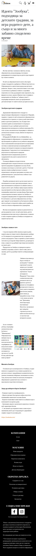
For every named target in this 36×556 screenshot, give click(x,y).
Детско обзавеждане (18, 470)
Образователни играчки (18, 455)
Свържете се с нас (18, 480)
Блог (18, 440)
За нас (18, 437)
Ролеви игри (18, 462)
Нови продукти (18, 451)
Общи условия (18, 491)
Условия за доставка (18, 488)
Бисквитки (18, 499)
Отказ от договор (18, 495)
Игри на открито (18, 466)
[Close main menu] (33, 3)
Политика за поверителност (18, 484)
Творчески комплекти (18, 459)
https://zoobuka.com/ (8, 417)
